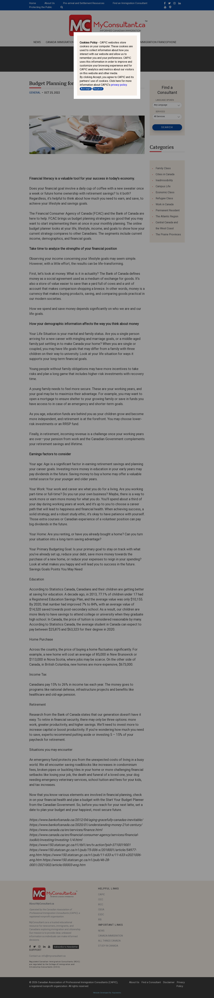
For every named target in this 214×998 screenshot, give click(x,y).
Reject (97, 88)
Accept (86, 88)
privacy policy (119, 84)
